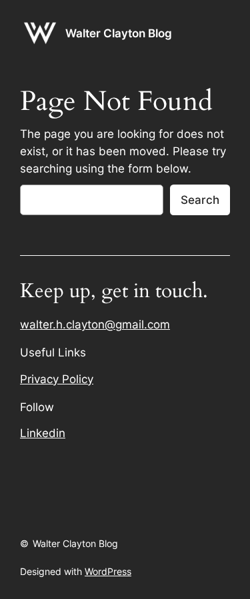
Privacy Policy (56, 379)
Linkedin (42, 433)
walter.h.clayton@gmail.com (95, 324)
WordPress (108, 571)
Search (200, 200)
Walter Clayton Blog (118, 33)
